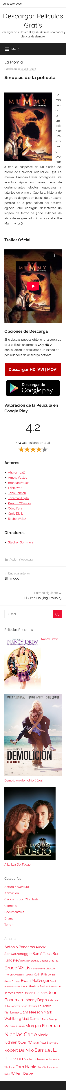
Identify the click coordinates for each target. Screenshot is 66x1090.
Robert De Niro (19, 1050)
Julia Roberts (12, 1006)
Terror (8, 924)
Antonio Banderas (19, 947)
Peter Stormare (49, 1042)
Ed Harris (16, 981)
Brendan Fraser (18, 483)
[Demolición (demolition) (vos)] (33, 736)
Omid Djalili (15, 513)
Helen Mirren (53, 986)
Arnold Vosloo (17, 477)
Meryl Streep (49, 1019)
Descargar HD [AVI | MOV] (33, 369)
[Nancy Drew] (22, 663)
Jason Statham (35, 993)
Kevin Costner (29, 1006)
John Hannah (17, 493)
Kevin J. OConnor (19, 503)
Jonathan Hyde (18, 498)
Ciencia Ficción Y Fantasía (21, 899)
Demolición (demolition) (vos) (23, 780)
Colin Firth (40, 974)
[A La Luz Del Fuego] (30, 824)
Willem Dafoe (22, 1073)
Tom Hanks (26, 1066)
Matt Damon (31, 1019)
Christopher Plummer (23, 974)
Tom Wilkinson (46, 1067)
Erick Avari (15, 488)
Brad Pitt (53, 960)
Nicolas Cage (20, 1034)
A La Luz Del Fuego (17, 864)
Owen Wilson (28, 1042)
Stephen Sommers (20, 542)
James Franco (13, 993)
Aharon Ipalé (16, 472)
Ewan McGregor (35, 980)
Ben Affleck (42, 953)
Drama (9, 918)
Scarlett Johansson (36, 1059)
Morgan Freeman (42, 1025)
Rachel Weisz (17, 518)
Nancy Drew (49, 639)
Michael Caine (14, 1026)
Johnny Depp (35, 999)
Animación (11, 893)
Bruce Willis (17, 968)
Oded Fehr (15, 508)
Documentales (14, 912)
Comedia (10, 906)
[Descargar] (33, 396)
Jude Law (53, 1000)
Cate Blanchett (38, 968)
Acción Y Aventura (21, 559)
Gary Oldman (21, 986)
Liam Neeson (31, 1012)
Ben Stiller (25, 961)
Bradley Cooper (39, 960)
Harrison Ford (37, 986)
